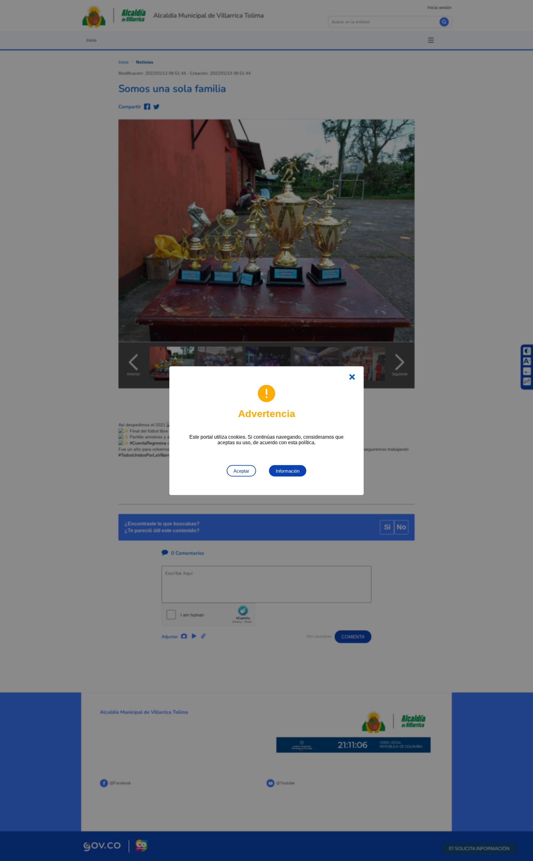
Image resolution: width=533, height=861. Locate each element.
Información (288, 470)
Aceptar (241, 470)
